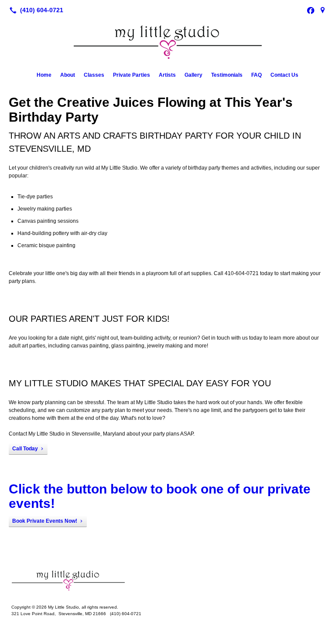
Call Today (25, 449)
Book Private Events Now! (44, 521)
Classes (94, 75)
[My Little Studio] (167, 580)
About (67, 75)
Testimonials (227, 75)
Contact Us (284, 75)
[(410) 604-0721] (34, 10)
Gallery (193, 75)
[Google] (323, 10)
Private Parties (131, 75)
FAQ (256, 75)
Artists (167, 75)
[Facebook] (310, 10)
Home (44, 75)
